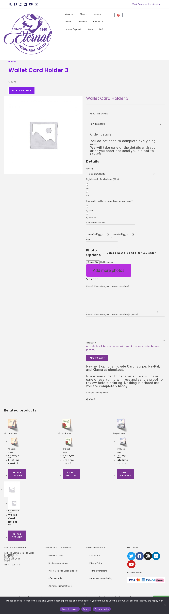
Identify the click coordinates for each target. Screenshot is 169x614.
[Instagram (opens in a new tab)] (20, 4)
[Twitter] (131, 556)
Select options (17, 474)
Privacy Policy (95, 563)
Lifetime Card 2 (122, 461)
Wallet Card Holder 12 (12, 520)
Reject (86, 609)
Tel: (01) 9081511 (12, 565)
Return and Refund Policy (101, 578)
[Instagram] (148, 556)
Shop (82, 14)
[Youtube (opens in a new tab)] (31, 4)
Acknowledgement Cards (60, 586)
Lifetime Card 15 (14, 461)
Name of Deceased (95, 222)
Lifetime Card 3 (68, 461)
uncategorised (101, 393)
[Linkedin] (156, 556)
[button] (125, 113)
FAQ (101, 29)
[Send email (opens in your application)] (36, 4)
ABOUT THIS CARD (99, 114)
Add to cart (97, 358)
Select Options (21, 90)
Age (88, 239)
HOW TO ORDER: (97, 124)
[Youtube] (131, 564)
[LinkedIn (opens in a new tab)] (25, 4)
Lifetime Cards (55, 578)
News (90, 29)
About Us (69, 14)
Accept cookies (70, 609)
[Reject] (165, 605)
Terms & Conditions (98, 571)
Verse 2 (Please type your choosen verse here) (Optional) (112, 314)
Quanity (89, 168)
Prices (68, 22)
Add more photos (108, 270)
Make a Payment (73, 29)
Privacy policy (102, 609)
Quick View (11, 433)
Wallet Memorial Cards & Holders (64, 571)
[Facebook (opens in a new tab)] (15, 4)
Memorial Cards (56, 556)
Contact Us (98, 22)
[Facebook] (139, 556)
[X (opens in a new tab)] (10, 4)
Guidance (82, 22)
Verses (97, 14)
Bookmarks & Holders (58, 563)
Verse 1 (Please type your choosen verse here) (107, 286)
